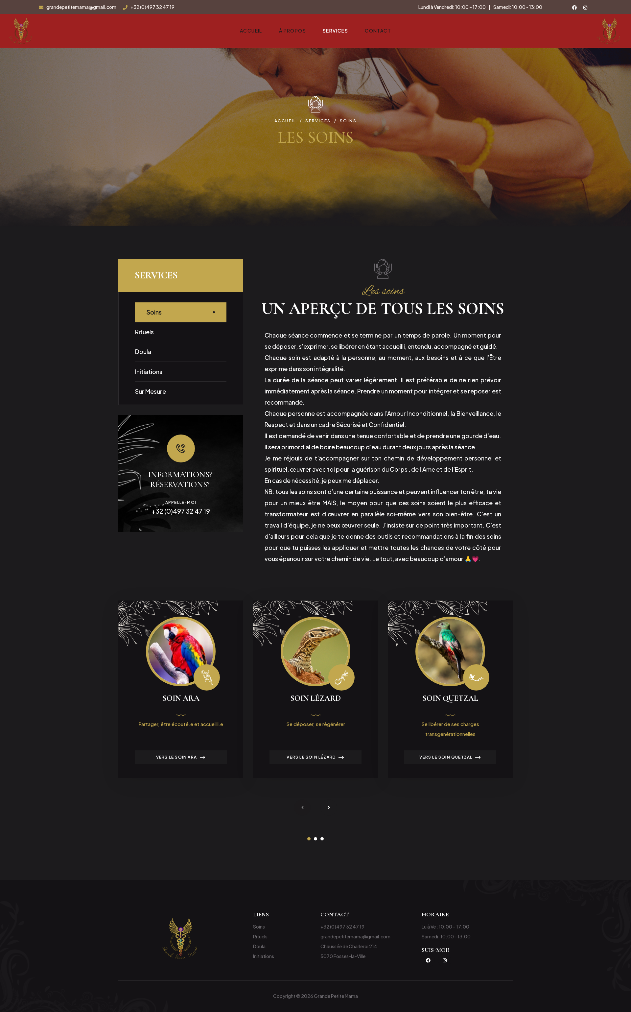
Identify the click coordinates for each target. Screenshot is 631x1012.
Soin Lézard (315, 698)
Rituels (144, 332)
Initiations (148, 371)
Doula (143, 351)
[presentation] (302, 807)
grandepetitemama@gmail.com (81, 7)
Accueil (251, 31)
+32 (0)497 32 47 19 (152, 7)
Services (335, 31)
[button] (309, 838)
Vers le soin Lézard (311, 757)
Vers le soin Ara (176, 757)
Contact (378, 31)
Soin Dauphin (585, 698)
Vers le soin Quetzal (445, 757)
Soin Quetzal (450, 698)
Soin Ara (180, 698)
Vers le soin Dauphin (581, 757)
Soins (154, 312)
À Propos (292, 31)
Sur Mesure (150, 391)
